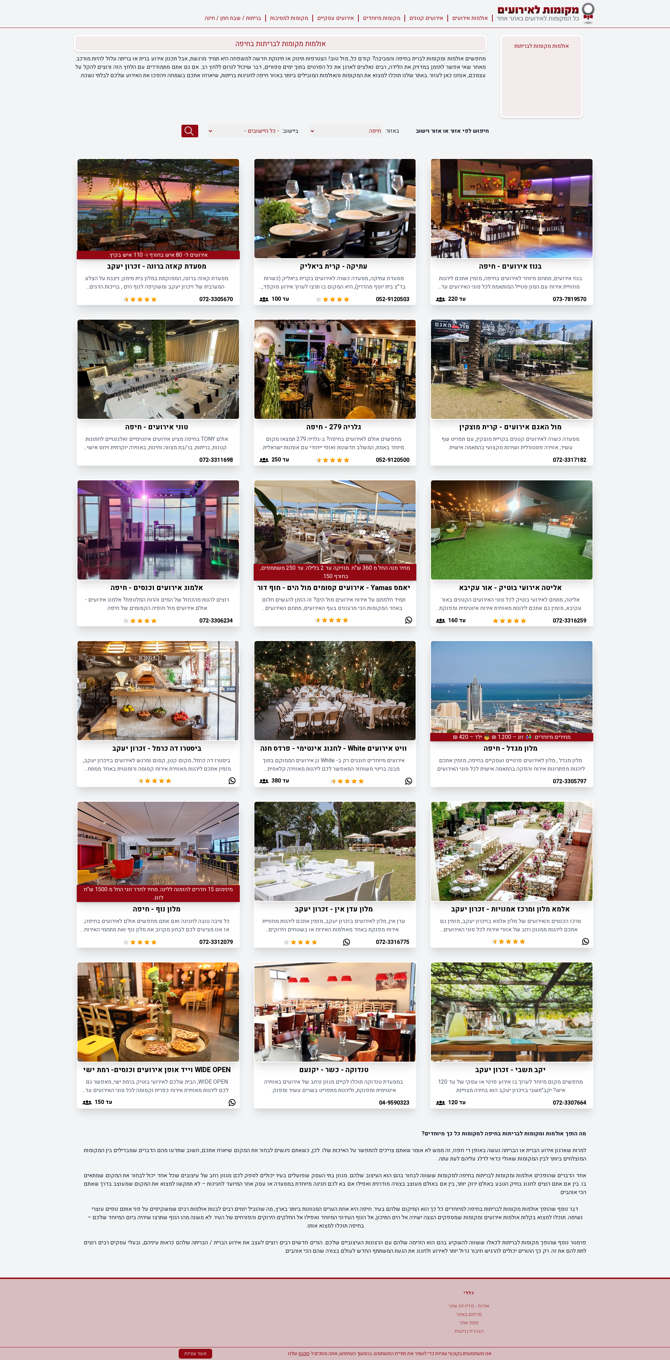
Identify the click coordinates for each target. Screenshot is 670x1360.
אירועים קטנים (426, 18)
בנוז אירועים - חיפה (510, 266)
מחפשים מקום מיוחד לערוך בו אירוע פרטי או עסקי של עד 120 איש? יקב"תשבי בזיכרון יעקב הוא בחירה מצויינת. (510, 1086)
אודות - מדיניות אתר (469, 1306)
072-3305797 (569, 781)
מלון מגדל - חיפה (510, 748)
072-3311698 (216, 460)
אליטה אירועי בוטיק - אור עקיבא (510, 588)
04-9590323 (394, 1103)
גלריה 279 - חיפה (333, 427)
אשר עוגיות (195, 1353)
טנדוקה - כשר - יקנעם (333, 1070)
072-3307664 (569, 1103)
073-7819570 (569, 299)
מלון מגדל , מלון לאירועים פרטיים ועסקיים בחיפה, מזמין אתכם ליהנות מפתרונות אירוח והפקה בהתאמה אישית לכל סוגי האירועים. (510, 764)
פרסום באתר (469, 1314)
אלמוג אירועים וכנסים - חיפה (157, 588)
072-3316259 (569, 621)
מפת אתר (468, 1322)
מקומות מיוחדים (381, 18)
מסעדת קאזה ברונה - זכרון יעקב (156, 266)
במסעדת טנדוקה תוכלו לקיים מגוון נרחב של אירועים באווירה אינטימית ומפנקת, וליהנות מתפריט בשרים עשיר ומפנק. (333, 1086)
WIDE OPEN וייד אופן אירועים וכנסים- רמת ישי (157, 1070)
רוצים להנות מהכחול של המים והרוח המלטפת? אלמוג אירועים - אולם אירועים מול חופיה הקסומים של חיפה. (157, 604)
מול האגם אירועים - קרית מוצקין (510, 427)
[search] (189, 131)
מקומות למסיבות (289, 18)
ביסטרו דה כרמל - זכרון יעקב (156, 748)
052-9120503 (392, 299)
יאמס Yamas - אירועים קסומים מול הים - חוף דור (333, 588)
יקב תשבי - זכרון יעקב (510, 1070)
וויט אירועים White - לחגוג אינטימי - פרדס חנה (333, 748)
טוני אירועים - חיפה (156, 427)
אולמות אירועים (470, 18)
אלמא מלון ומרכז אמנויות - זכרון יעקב (510, 909)
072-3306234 (216, 621)
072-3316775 (392, 942)
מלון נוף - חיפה (156, 909)
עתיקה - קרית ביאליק (333, 266)
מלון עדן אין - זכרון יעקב (334, 909)
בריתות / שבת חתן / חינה (233, 18)
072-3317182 (569, 460)
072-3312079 (216, 942)
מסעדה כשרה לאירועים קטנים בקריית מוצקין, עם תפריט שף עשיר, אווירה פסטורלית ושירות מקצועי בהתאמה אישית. (510, 443)
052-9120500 (392, 460)
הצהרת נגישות (469, 1331)
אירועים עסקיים (335, 18)
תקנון (303, 1353)
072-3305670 (216, 299)
